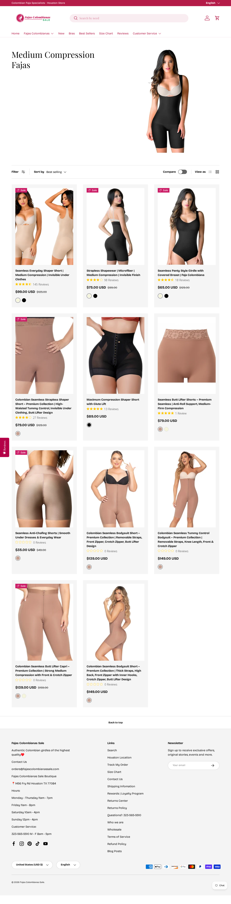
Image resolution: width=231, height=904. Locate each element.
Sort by (39, 171)
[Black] (24, 300)
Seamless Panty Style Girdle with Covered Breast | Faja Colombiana (181, 273)
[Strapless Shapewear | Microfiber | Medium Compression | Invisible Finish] (116, 226)
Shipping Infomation (121, 786)
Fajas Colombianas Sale (32, 882)
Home (15, 33)
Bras (72, 33)
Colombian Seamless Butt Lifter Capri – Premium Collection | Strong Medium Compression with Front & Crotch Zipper (43, 671)
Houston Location (119, 757)
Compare (169, 171)
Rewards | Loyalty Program (125, 793)
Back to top (115, 722)
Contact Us (115, 779)
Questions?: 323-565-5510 (124, 815)
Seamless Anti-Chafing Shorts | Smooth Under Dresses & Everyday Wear (42, 535)
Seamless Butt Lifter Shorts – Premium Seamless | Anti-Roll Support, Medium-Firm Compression (185, 404)
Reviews (122, 33)
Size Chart (106, 33)
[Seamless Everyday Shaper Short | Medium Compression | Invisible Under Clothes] (44, 226)
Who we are (115, 822)
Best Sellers (87, 33)
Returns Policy (117, 808)
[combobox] (129, 18)
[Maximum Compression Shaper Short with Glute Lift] (116, 355)
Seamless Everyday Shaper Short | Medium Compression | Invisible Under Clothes (42, 275)
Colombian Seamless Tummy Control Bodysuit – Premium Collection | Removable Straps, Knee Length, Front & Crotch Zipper (185, 539)
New (61, 33)
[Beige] (166, 429)
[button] (217, 18)
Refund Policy (116, 844)
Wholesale (114, 829)
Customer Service (145, 33)
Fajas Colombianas (36, 33)
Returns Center (117, 800)
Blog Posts (114, 851)
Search (112, 750)
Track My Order (117, 764)
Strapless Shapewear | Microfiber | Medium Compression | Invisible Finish (113, 273)
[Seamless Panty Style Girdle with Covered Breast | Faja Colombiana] (187, 226)
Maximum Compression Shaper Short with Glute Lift (113, 402)
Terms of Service (118, 836)
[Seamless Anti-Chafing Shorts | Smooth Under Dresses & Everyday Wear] (44, 488)
